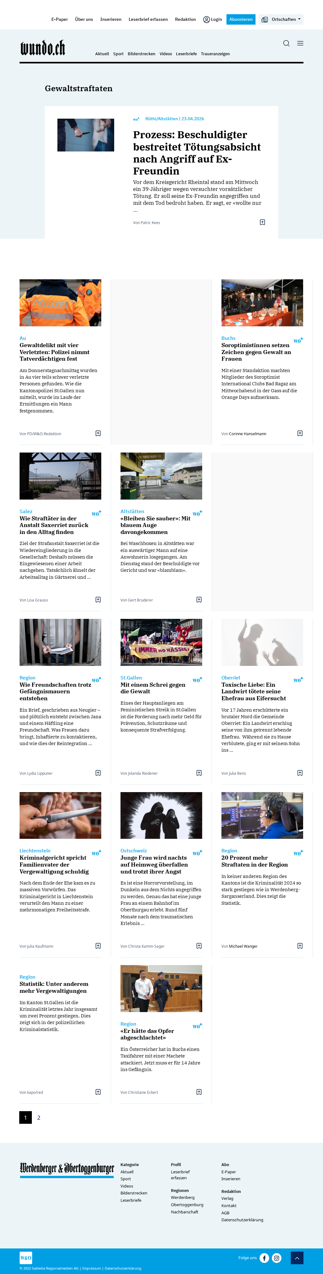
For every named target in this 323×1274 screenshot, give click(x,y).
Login (216, 19)
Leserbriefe (186, 53)
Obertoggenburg (187, 1204)
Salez (26, 511)
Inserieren (110, 19)
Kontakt (229, 1205)
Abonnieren (241, 19)
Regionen (180, 1190)
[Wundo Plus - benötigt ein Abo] (136, 119)
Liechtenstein (35, 850)
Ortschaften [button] (284, 19)
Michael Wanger (243, 946)
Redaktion (185, 19)
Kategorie (129, 1164)
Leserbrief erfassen (148, 19)
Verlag (227, 1198)
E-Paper (59, 19)
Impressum (91, 1268)
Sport (118, 53)
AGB (225, 1213)
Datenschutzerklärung (242, 1220)
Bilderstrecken (142, 53)
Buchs (228, 338)
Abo (225, 1164)
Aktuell (102, 53)
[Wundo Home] (43, 47)
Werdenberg (183, 1197)
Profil (176, 1164)
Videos (166, 53)
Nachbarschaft (184, 1212)
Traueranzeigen (215, 53)
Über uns (84, 19)
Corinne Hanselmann (247, 433)
